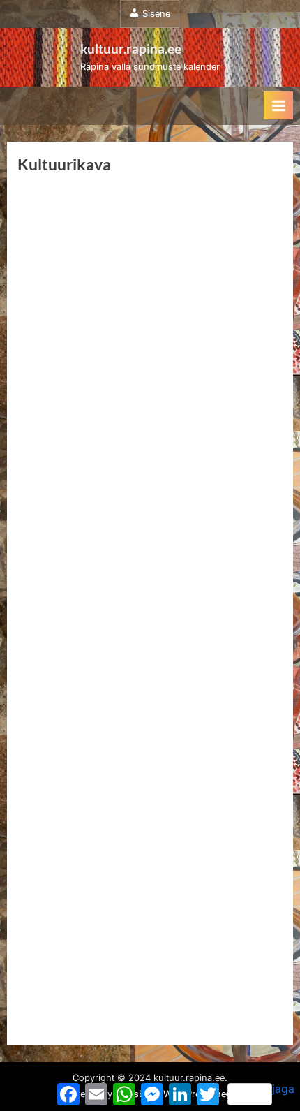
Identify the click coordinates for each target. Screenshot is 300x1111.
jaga (283, 1089)
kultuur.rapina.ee (130, 49)
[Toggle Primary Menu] (278, 105)
